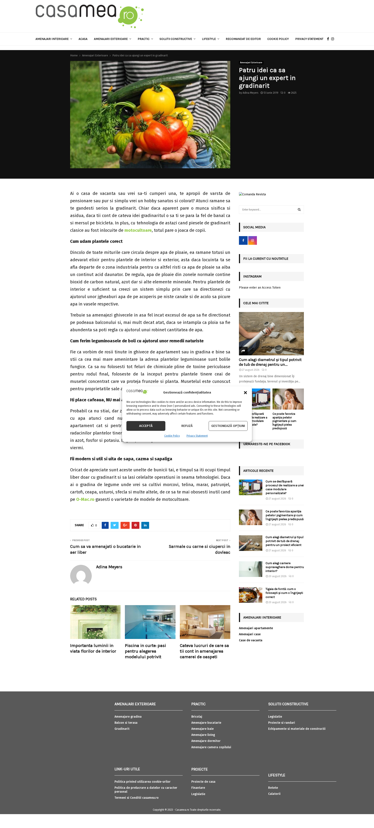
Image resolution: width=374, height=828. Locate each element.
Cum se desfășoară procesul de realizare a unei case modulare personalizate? (253, 419)
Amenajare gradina (128, 717)
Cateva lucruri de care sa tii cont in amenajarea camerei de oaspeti (204, 651)
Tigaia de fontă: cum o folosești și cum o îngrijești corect (284, 593)
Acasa (83, 39)
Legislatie (198, 794)
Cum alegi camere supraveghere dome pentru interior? (285, 567)
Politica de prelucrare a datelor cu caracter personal (145, 790)
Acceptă (146, 426)
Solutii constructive (176, 39)
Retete (273, 788)
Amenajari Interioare (52, 39)
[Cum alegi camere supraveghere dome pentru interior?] (250, 569)
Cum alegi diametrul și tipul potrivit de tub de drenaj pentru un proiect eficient (284, 541)
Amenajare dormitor (206, 741)
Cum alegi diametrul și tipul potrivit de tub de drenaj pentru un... (270, 362)
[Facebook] (329, 39)
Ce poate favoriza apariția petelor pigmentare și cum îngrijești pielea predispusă (284, 421)
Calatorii (274, 794)
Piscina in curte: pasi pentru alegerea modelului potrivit (145, 651)
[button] (245, 392)
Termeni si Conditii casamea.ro (136, 798)
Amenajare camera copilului (211, 747)
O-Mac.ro (85, 499)
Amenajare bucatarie (206, 723)
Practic (144, 39)
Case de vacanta (250, 640)
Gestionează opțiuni (228, 426)
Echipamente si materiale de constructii (297, 729)
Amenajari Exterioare (111, 39)
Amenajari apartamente (256, 628)
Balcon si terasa (125, 723)
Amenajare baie (202, 729)
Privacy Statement (197, 435)
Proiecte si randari (281, 723)
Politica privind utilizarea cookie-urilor (142, 782)
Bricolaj (196, 717)
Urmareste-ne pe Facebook (266, 444)
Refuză (187, 426)
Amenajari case (250, 634)
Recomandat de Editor (243, 39)
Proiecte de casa (203, 782)
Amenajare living (203, 735)
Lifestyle (209, 39)
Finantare (198, 788)
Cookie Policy (172, 435)
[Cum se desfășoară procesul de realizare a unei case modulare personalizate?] (254, 399)
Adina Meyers (250, 92)
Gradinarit (121, 729)
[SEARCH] (299, 209)
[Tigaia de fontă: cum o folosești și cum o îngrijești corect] (250, 595)
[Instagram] (333, 39)
